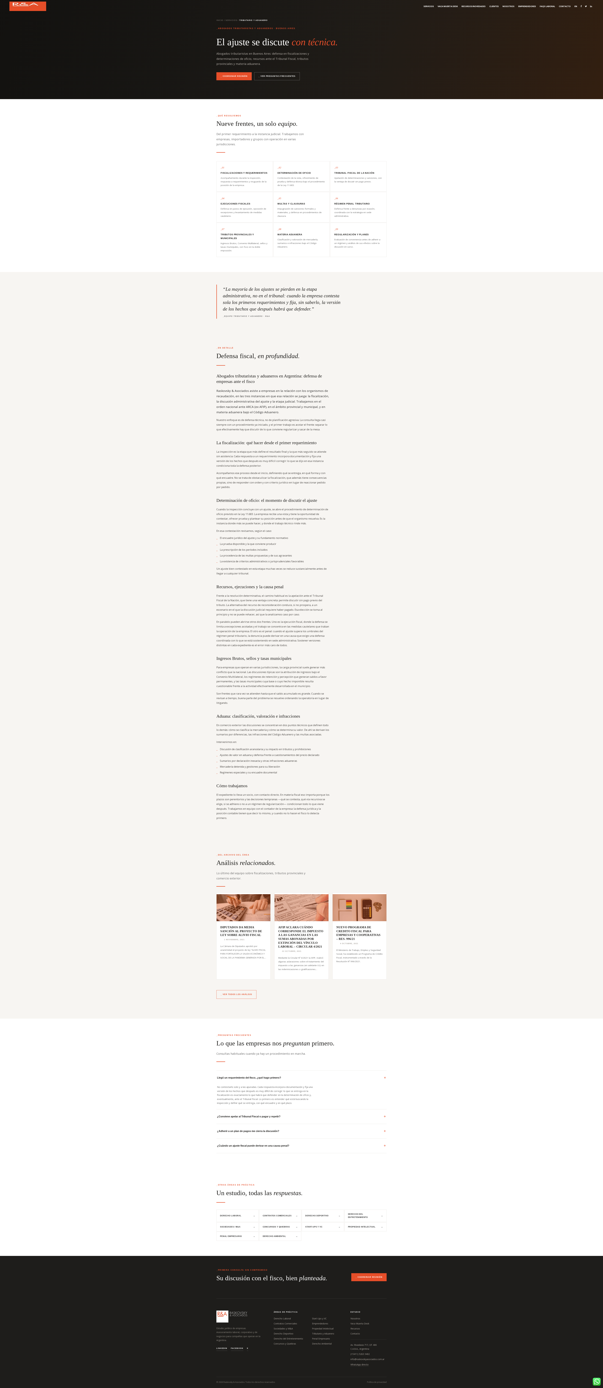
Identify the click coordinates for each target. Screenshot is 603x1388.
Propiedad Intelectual (365, 1227)
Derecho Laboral (237, 1216)
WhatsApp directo (359, 1364)
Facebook (237, 1348)
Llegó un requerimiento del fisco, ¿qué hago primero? (249, 1077)
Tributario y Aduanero (323, 1333)
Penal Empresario (237, 1236)
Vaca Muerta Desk (359, 1323)
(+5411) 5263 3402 (360, 1354)
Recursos (355, 1328)
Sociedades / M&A (237, 1227)
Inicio (219, 20)
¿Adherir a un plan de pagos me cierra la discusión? (248, 1131)
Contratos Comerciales (280, 1216)
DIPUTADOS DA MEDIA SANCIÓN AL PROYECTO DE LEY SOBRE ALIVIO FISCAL (241, 931)
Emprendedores (320, 1323)
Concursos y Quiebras (280, 1227)
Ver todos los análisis (237, 994)
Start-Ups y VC (322, 1227)
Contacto (355, 1333)
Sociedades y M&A (283, 1328)
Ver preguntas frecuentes (278, 76)
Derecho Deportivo (322, 1216)
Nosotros (355, 1318)
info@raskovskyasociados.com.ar (367, 1359)
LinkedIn (221, 1348)
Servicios (231, 20)
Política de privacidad (377, 1382)
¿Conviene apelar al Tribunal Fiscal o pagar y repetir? (248, 1116)
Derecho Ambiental (280, 1236)
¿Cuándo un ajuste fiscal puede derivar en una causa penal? (253, 1145)
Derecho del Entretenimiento (365, 1215)
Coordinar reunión (235, 76)
